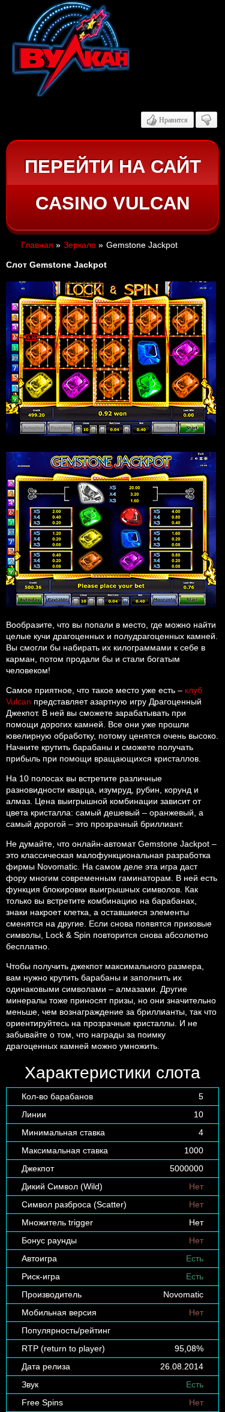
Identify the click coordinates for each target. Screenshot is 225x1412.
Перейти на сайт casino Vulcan (113, 185)
